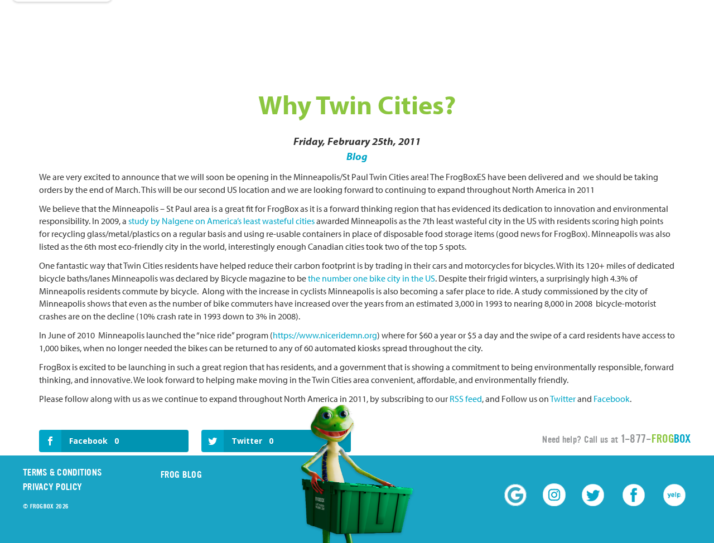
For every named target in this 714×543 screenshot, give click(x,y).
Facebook (612, 398)
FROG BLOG (181, 474)
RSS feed (466, 398)
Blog (357, 156)
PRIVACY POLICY (52, 487)
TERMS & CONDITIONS (62, 472)
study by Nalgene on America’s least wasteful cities (221, 220)
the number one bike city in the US (370, 278)
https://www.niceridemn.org (325, 335)
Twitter (563, 398)
